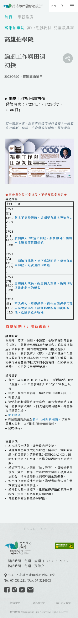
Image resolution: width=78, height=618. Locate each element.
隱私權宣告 (39, 603)
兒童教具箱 (64, 28)
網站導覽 (15, 603)
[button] (73, 6)
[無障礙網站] (64, 545)
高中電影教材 (39, 28)
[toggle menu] (68, 58)
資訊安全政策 (63, 603)
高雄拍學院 (14, 28)
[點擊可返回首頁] (22, 6)
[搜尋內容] (63, 6)
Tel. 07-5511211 (15, 580)
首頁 (8, 17)
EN (53, 6)
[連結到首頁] (17, 547)
